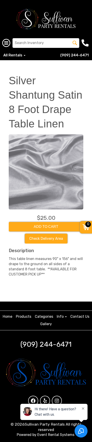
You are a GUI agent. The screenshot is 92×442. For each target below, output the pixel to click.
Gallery (46, 324)
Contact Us (79, 316)
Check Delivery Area (46, 238)
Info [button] (61, 316)
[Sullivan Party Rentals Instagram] (57, 401)
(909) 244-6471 (74, 55)
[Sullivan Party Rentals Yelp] (45, 401)
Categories (44, 316)
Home (7, 316)
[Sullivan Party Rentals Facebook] (33, 401)
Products (23, 316)
